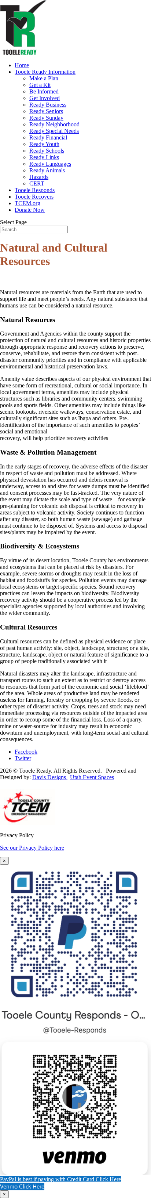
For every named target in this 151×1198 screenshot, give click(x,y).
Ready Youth (44, 144)
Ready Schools (46, 151)
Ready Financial (48, 137)
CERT (36, 183)
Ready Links (44, 157)
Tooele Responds (35, 190)
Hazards (38, 177)
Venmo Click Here (22, 1186)
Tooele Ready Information (45, 72)
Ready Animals (47, 170)
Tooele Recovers (34, 197)
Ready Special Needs (54, 131)
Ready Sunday (46, 118)
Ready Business (47, 105)
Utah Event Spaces (92, 777)
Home (22, 65)
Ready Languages (50, 164)
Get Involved (44, 98)
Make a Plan (43, 78)
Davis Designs (49, 777)
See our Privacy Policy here (32, 848)
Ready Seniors (46, 111)
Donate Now (30, 210)
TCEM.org (27, 203)
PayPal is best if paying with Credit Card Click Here (60, 1179)
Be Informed (44, 91)
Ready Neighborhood (54, 124)
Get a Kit (40, 85)
